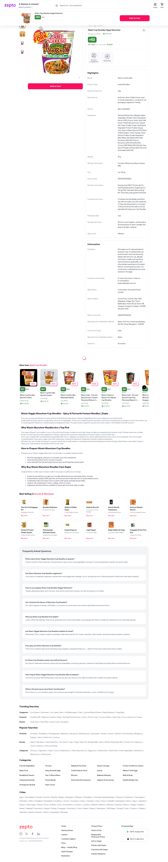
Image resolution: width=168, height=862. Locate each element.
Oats (80, 712)
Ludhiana (86, 805)
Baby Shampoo (109, 712)
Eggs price (92, 751)
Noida (21, 808)
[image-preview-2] (22, 43)
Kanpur (22, 805)
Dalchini (118, 734)
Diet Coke (117, 717)
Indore (128, 801)
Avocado (33, 734)
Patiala (53, 808)
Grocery (33, 751)
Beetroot (64, 734)
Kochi (46, 805)
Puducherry (71, 808)
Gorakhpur (58, 801)
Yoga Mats (120, 712)
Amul (101, 742)
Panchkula (38, 808)
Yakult (32, 742)
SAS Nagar (111, 808)
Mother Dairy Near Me (113, 742)
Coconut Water (105, 717)
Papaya (33, 737)
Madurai (94, 805)
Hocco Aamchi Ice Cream (132, 717)
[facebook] (34, 833)
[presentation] (79, 77)
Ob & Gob (34, 722)
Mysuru (126, 805)
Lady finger (95, 734)
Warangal (64, 812)
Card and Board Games (92, 712)
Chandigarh (87, 797)
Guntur (66, 801)
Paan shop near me (79, 751)
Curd (56, 751)
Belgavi (61, 797)
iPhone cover (93, 717)
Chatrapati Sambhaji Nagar (104, 797)
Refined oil (138, 751)
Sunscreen (45, 712)
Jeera (40, 737)
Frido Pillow (44, 722)
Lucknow (77, 805)
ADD (33, 384)
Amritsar (46, 797)
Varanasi (38, 812)
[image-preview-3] (22, 52)
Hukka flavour (64, 751)
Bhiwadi (78, 797)
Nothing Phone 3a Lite (71, 717)
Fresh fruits (113, 751)
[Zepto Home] (10, 5)
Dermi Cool (54, 722)
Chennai (119, 797)
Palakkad (29, 808)
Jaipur (134, 801)
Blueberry (138, 734)
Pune (79, 808)
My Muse (40, 742)
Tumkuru (133, 808)
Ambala (39, 797)
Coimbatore (128, 797)
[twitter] (28, 833)
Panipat (46, 808)
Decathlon (65, 722)
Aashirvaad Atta (52, 742)
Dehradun (23, 801)
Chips (50, 751)
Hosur (103, 801)
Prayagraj (61, 808)
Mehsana (110, 805)
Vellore (45, 812)
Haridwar (90, 801)
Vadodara (23, 812)
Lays (71, 742)
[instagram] (22, 833)
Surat (126, 808)
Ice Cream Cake (56, 712)
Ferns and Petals (51, 746)
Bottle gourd (84, 734)
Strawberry (43, 734)
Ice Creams (34, 712)
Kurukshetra (67, 805)
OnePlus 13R (35, 717)
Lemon (110, 734)
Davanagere (139, 797)
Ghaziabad (48, 801)
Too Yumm (63, 742)
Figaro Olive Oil (80, 742)
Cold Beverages (70, 712)
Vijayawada (54, 812)
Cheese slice (102, 751)
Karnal (39, 805)
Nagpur (134, 805)
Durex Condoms (36, 746)
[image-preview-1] (22, 34)
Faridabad (38, 801)
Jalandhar (142, 801)
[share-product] (144, 30)
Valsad (30, 812)
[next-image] (79, 77)
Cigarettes (42, 751)
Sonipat (120, 808)
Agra (21, 797)
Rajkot (85, 808)
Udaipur (142, 808)
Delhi (31, 801)
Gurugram (75, 801)
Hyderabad (119, 801)
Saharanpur (101, 808)
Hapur (82, 801)
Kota (59, 805)
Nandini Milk (92, 742)
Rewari (92, 808)
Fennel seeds (128, 734)
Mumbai (118, 805)
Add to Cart (134, 18)
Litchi (84, 717)
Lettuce (57, 737)
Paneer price (46, 754)
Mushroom (48, 737)
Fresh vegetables (126, 751)
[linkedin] (40, 833)
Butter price (35, 754)
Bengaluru (70, 797)
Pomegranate (54, 734)
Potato (103, 734)
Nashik (141, 805)
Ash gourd (74, 734)
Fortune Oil (128, 742)
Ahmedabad (29, 797)
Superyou (138, 742)
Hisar (97, 801)
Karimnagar (31, 805)
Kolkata (53, 805)
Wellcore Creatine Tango (51, 717)
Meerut (102, 805)
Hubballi (110, 801)
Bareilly (54, 797)
